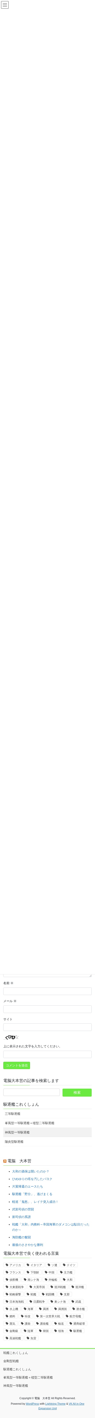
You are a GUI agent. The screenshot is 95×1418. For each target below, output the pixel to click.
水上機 (14, 1309)
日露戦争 (39, 1301)
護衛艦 (44, 1323)
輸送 (61, 1323)
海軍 (30, 1309)
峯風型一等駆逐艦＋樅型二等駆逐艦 (29, 1123)
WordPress (32, 1403)
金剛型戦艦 (11, 1361)
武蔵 (78, 1301)
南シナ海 (33, 1279)
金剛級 (14, 1331)
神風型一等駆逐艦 (17, 1132)
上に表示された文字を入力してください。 (32, 1046)
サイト (8, 1019)
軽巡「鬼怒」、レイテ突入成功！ (35, 1202)
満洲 (46, 1309)
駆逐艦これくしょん (21, 1104)
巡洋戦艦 (60, 1287)
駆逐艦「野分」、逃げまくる (32, 1194)
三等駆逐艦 (12, 1113)
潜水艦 (80, 1309)
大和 (69, 1279)
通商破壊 (79, 1323)
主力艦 (68, 1272)
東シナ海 (60, 1301)
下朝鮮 (34, 1272)
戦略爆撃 (15, 1294)
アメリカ (15, 1265)
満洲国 (62, 1309)
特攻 (27, 1316)
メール (10, 1001)
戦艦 (33, 1294)
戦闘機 (50, 1294)
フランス (15, 1272)
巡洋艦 (79, 1287)
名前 (8, 983)
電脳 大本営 (19, 1161)
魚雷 (33, 1338)
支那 (67, 1294)
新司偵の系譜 (21, 1217)
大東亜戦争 (17, 1287)
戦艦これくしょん (15, 1353)
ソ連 (54, 1265)
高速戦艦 (15, 1338)
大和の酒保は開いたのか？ (30, 1171)
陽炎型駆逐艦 (14, 1141)
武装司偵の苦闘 (23, 1209)
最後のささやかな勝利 (27, 1245)
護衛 (27, 1323)
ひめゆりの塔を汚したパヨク (32, 1179)
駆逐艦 (77, 1331)
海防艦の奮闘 (21, 1237)
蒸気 (12, 1323)
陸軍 (30, 1331)
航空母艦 (75, 1316)
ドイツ (71, 1265)
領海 (61, 1331)
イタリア (36, 1265)
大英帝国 (39, 1287)
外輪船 (53, 1279)
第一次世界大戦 (50, 1316)
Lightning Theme (55, 1403)
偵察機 (14, 1279)
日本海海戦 (17, 1301)
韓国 (46, 1331)
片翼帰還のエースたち (27, 1186)
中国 (51, 1272)
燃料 (12, 1316)
